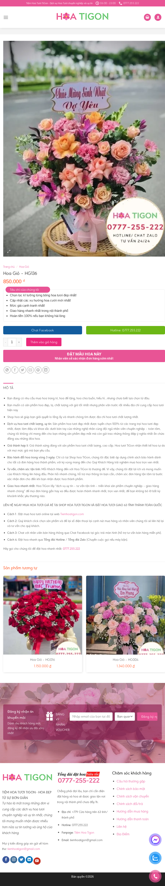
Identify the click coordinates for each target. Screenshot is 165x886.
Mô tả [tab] (8, 388)
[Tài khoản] (157, 17)
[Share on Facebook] (14, 369)
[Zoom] (9, 251)
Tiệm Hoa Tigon (84, 832)
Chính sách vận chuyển (133, 796)
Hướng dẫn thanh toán (133, 819)
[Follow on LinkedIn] (29, 859)
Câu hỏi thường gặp (131, 781)
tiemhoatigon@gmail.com (24, 849)
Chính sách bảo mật (131, 789)
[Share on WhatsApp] (7, 369)
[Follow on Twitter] (21, 859)
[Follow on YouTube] (37, 861)
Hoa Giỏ (24, 267)
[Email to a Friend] (30, 369)
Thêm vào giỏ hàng (44, 342)
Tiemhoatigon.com (72, 514)
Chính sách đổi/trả (130, 804)
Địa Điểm (123, 834)
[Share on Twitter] (22, 369)
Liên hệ (122, 827)
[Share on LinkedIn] (45, 369)
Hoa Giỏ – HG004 (125, 660)
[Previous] (3, 625)
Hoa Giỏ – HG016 (42, 660)
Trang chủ (9, 267)
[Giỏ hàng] (147, 17)
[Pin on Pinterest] (38, 369)
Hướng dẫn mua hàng (132, 811)
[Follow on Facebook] (5, 859)
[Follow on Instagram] (13, 859)
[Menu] (5, 17)
